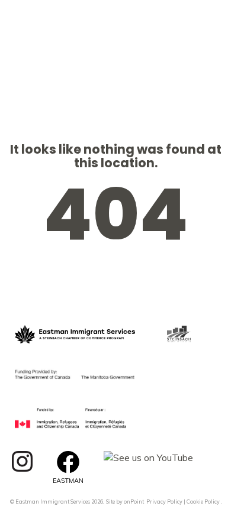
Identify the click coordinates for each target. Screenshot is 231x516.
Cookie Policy (203, 501)
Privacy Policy (164, 501)
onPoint (134, 501)
